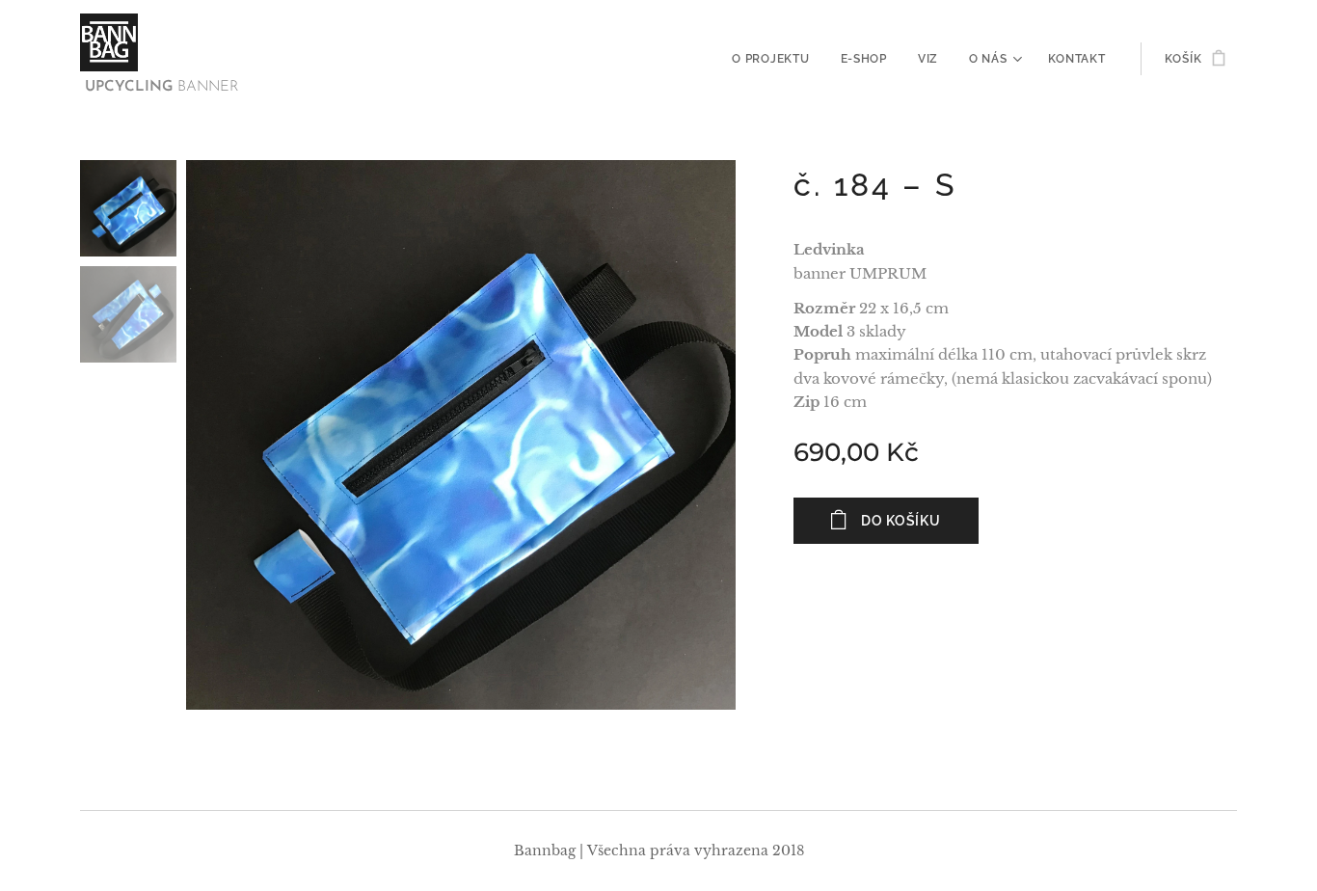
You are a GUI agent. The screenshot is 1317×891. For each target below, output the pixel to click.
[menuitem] (775, 59)
